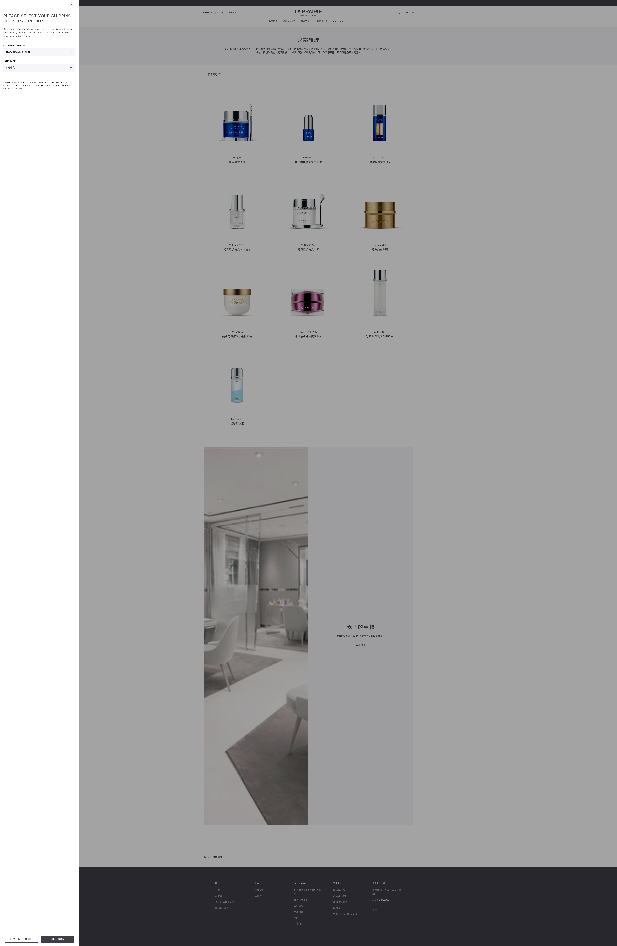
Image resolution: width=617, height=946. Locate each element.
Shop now (57, 939)
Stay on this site (21, 939)
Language (9, 61)
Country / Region (14, 45)
